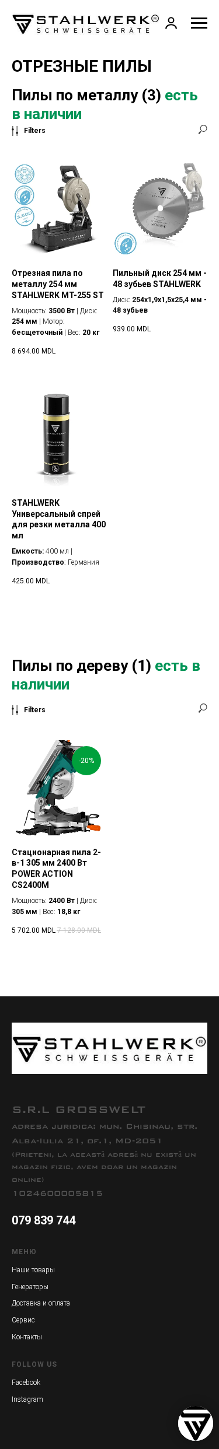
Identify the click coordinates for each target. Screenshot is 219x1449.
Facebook (26, 1382)
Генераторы (30, 1287)
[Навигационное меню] (199, 23)
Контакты (27, 1337)
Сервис (23, 1320)
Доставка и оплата (41, 1303)
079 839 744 (43, 1220)
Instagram (27, 1399)
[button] (171, 23)
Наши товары (33, 1270)
